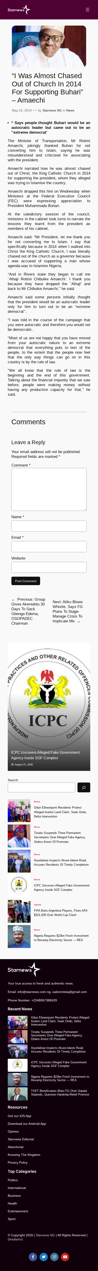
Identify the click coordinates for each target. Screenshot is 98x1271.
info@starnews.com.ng (34, 992)
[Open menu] (87, 9)
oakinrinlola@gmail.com (69, 992)
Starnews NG (52, 110)
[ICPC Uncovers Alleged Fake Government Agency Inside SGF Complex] (19, 886)
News (70, 110)
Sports (37, 904)
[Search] (83, 787)
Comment (21, 465)
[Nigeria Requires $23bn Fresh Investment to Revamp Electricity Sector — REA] (19, 936)
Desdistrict (15, 1239)
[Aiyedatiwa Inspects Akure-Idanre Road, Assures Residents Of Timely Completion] (19, 861)
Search (13, 780)
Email (17, 537)
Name (17, 517)
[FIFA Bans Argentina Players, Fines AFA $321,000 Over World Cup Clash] (19, 911)
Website (18, 558)
